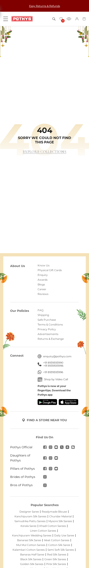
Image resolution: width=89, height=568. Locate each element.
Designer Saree (29, 511)
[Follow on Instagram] (50, 447)
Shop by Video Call (56, 379)
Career (42, 289)
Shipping (43, 315)
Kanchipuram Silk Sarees (30, 516)
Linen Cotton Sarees (43, 530)
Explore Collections (44, 152)
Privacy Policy (47, 329)
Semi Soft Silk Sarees (61, 550)
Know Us (43, 265)
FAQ (40, 310)
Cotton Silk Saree (59, 545)
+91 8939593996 (53, 365)
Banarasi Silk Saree (29, 540)
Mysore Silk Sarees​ (60, 521)
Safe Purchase (47, 319)
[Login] (77, 18)
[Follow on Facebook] (45, 447)
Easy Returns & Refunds (44, 6)
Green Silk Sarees (55, 559)
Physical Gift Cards (50, 270)
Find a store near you (47, 420)
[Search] (54, 19)
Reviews (43, 294)
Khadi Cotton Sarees (52, 526)
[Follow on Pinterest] (67, 447)
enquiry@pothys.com (57, 356)
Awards (43, 279)
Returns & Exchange (51, 338)
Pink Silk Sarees (56, 564)
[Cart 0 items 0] (84, 18)
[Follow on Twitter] (62, 447)
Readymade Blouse (54, 511)
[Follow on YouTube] (56, 447)
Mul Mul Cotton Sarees (30, 545)
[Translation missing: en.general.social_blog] (73, 447)
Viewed (69, 18)
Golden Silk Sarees (31, 564)
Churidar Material (60, 516)
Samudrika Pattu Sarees (30, 521)
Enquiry (43, 275)
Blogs (41, 284)
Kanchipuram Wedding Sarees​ (31, 535)
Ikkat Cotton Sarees (56, 540)
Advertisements (48, 334)
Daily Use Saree (64, 535)
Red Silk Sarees (56, 554)
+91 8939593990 (53, 362)
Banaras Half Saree (32, 554)
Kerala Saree (29, 526)
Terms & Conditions (50, 324)
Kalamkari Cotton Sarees (29, 550)
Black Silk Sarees (30, 559)
